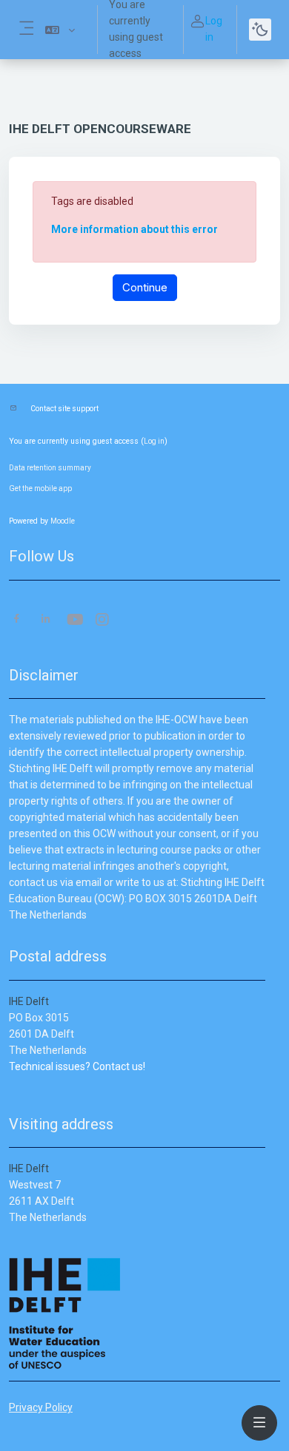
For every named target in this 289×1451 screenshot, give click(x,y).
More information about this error (134, 229)
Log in (213, 29)
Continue (144, 287)
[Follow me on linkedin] (46, 620)
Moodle (62, 521)
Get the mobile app (40, 488)
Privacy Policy (41, 1407)
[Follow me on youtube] (74, 620)
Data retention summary (50, 468)
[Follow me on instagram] (103, 620)
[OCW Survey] (10, 1083)
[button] (60, 29)
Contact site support (64, 409)
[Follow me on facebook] (16, 620)
